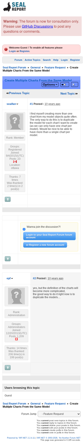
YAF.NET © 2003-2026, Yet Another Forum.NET (59, 438)
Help (55, 60)
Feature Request (55, 67)
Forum (18, 60)
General (35, 67)
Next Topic (67, 93)
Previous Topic (19, 93)
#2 (34, 278)
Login (12, 51)
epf (9, 278)
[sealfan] (15, 129)
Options (49, 84)
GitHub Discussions (37, 26)
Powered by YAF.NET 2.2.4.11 (21, 438)
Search (47, 60)
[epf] (16, 303)
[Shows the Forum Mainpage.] (14, 11)
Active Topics (32, 60)
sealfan (11, 104)
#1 (31, 104)
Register (24, 51)
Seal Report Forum (14, 67)
